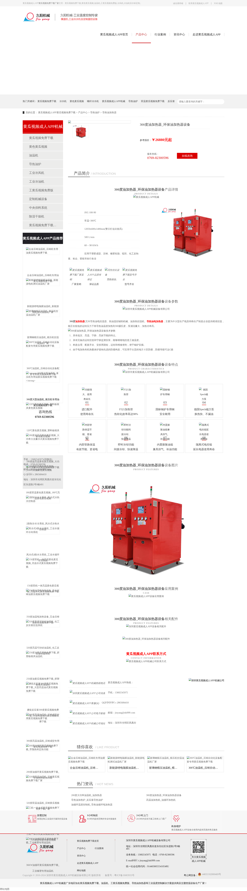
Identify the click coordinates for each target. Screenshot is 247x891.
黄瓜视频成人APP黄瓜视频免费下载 (56, 112)
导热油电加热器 (155, 321)
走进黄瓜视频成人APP (206, 34)
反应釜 (171, 101)
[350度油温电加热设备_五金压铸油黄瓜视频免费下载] (43, 601)
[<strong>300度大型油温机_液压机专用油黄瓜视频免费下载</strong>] (43, 384)
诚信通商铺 (178, 3)
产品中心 (141, 34)
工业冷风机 (36, 173)
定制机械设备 (38, 199)
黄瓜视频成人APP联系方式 (146, 654)
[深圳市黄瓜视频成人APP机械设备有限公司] (65, 21)
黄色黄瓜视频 (77, 101)
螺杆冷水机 (93, 101)
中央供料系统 (38, 207)
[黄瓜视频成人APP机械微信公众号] (198, 853)
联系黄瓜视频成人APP (199, 3)
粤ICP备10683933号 (124, 875)
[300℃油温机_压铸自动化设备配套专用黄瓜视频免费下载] (43, 352)
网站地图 (81, 870)
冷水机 (63, 101)
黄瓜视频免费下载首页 (88, 841)
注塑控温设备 (188, 883)
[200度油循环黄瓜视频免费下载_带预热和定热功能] (43, 756)
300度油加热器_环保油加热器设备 (163, 795)
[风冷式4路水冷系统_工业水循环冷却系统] (43, 539)
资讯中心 (179, 34)
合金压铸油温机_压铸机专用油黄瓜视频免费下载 (99, 767)
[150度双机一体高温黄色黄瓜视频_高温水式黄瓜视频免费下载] (43, 570)
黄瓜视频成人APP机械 (113, 101)
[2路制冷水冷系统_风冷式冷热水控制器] (43, 508)
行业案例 (160, 34)
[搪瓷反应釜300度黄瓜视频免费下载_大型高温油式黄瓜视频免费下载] (43, 694)
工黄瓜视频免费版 (41, 190)
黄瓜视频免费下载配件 (42, 225)
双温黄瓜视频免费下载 (152, 101)
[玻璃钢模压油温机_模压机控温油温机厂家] (43, 321)
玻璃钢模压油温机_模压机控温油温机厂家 (174, 767)
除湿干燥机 (36, 216)
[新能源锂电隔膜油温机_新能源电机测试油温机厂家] (43, 290)
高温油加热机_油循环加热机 (161, 800)
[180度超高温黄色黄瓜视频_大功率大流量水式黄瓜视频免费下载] (43, 446)
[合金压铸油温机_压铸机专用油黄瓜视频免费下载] (43, 259)
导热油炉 (133, 101)
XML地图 (218, 3)
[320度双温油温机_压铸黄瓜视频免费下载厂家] (43, 787)
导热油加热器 (109, 112)
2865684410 (40, 474)
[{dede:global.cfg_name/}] (40, 858)
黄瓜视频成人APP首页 (114, 34)
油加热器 (80, 321)
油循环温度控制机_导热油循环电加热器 (91, 804)
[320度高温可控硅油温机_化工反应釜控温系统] (43, 632)
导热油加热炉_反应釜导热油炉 (87, 800)
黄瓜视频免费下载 (46, 101)
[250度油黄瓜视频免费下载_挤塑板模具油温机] (43, 663)
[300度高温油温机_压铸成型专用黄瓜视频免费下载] (43, 725)
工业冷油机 (36, 181)
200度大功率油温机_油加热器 (86, 795)
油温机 (33, 155)
